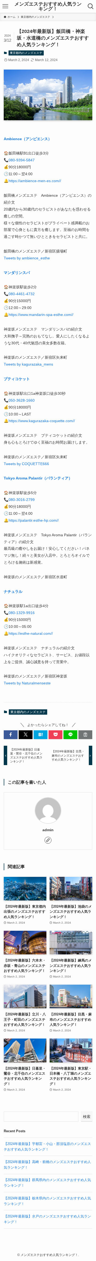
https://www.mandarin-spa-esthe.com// (41, 314)
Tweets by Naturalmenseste (27, 683)
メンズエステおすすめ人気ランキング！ (48, 6)
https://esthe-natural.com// (31, 633)
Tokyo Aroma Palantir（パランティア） (38, 478)
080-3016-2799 (22, 499)
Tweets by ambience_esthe (27, 258)
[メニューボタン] (5, 6)
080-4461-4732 (22, 294)
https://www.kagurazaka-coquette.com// (42, 421)
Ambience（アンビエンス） (28, 139)
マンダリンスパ (17, 273)
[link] (48, 840)
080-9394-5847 (22, 160)
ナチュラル (13, 591)
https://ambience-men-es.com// (35, 181)
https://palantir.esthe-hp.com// (34, 520)
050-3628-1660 (22, 400)
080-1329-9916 (22, 613)
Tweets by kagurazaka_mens (28, 364)
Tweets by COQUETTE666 (26, 464)
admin (48, 830)
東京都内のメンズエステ (26, 52)
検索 (86, 1116)
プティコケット (17, 379)
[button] (11, 734)
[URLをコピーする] (85, 734)
